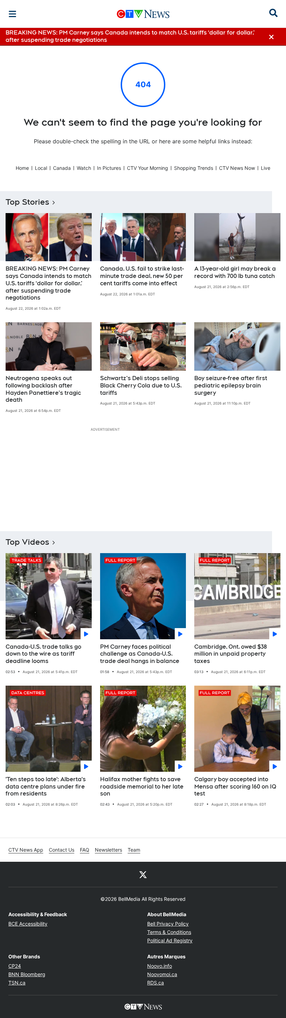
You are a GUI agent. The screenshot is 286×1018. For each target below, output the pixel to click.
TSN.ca (16, 983)
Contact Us (61, 850)
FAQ (84, 850)
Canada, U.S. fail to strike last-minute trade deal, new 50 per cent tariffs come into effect (142, 276)
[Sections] (13, 14)
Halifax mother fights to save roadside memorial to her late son (141, 786)
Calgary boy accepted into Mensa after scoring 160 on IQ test (235, 786)
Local (41, 168)
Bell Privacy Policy (168, 924)
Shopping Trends (193, 168)
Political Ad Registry (170, 940)
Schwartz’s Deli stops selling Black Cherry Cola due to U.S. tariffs (141, 385)
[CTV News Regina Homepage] (143, 14)
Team (134, 850)
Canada (62, 168)
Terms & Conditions (169, 932)
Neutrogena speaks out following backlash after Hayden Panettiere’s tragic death (43, 389)
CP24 (14, 966)
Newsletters (108, 850)
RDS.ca (155, 983)
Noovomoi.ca (162, 974)
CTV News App (25, 850)
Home (22, 168)
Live (265, 168)
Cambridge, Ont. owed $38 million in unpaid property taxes (230, 654)
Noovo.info (159, 966)
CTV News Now (237, 168)
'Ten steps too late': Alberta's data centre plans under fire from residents (46, 786)
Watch (84, 168)
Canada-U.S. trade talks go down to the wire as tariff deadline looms (43, 654)
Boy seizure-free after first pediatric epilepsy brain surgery (230, 385)
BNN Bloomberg (26, 974)
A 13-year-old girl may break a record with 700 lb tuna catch (235, 272)
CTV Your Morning (147, 168)
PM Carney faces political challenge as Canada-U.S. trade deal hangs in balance (139, 654)
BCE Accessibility (27, 924)
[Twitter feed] (143, 874)
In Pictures (109, 168)
